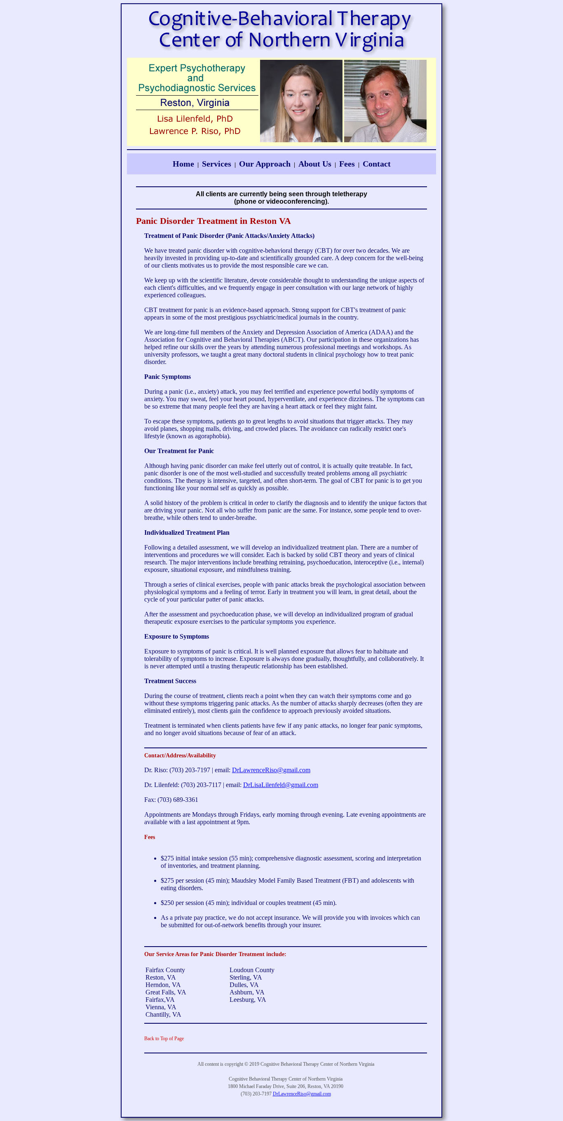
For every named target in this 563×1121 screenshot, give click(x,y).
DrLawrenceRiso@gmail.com (271, 769)
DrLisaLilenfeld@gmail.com (280, 784)
